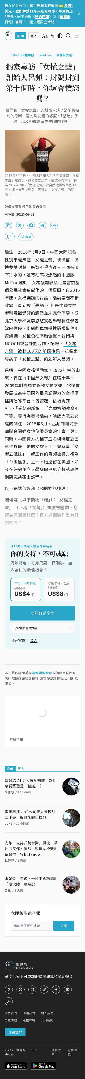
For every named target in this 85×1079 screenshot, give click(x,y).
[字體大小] (45, 36)
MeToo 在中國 (23, 55)
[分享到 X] (20, 225)
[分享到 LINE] (54, 225)
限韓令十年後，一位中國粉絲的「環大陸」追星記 (31, 881)
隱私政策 (56, 1052)
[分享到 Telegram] (42, 225)
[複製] (8, 225)
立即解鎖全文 (42, 613)
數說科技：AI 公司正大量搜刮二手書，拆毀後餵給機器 (30, 814)
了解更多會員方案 (25, 628)
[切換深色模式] (60, 36)
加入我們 (47, 1013)
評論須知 (16, 739)
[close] (79, 13)
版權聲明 (29, 1020)
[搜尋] (68, 36)
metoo (45, 55)
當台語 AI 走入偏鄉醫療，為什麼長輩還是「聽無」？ (30, 783)
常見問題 (11, 1020)
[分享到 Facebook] (31, 225)
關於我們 (11, 1013)
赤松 (8, 890)
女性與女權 (64, 55)
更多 (21, 769)
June (8, 823)
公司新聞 (47, 1020)
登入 (34, 640)
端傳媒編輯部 (42, 672)
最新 (10, 769)
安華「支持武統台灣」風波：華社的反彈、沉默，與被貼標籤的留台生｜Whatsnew (31, 848)
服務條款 (72, 1052)
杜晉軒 (9, 860)
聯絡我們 (29, 1013)
